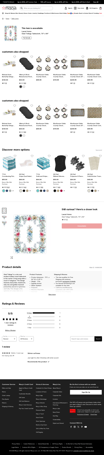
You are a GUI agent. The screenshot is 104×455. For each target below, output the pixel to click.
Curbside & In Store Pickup (43, 388)
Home (7, 18)
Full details (26, 38)
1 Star (29, 327)
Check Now (93, 414)
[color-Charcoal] (41, 191)
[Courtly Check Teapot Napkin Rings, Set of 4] (60, 64)
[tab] (4, 211)
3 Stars (29, 320)
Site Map (55, 416)
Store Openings (40, 421)
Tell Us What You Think (42, 428)
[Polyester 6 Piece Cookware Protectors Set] (77, 163)
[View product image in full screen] (12, 257)
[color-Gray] (10, 191)
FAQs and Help (6, 388)
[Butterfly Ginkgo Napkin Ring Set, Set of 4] (9, 64)
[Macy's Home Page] (9, 8)
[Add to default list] (14, 57)
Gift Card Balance (24, 401)
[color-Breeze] (3, 191)
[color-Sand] (47, 191)
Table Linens (15, 18)
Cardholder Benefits (24, 394)
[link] (9, 79)
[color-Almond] (21, 191)
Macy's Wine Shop (41, 406)
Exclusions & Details (83, 414)
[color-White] (24, 86)
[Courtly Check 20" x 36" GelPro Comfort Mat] (77, 64)
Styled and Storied (58, 423)
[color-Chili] (61, 191)
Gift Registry (39, 432)
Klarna (4, 392)
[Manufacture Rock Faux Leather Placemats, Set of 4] (26, 64)
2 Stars (29, 324)
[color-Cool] (7, 191)
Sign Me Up (86, 392)
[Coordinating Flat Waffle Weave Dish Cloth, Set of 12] (9, 163)
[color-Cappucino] (95, 191)
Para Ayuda (5, 399)
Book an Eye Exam (41, 425)
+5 (64, 190)
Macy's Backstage (41, 399)
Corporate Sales (57, 392)
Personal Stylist (40, 410)
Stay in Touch (40, 414)
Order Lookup (6, 395)
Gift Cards (22, 397)
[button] (26, 234)
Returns (4, 403)
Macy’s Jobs (56, 408)
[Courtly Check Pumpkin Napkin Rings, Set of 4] (43, 64)
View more (52, 294)
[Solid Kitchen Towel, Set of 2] (94, 163)
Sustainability (56, 419)
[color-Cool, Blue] (44, 191)
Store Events (39, 417)
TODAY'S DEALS (8, 2)
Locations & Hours (41, 392)
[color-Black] (21, 86)
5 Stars (29, 313)
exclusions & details (69, 281)
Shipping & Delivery (7, 406)
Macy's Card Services (25, 405)
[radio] (20, 86)
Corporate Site (57, 395)
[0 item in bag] (100, 8)
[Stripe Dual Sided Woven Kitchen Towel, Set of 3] (26, 163)
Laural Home (26, 31)
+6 (30, 190)
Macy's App (39, 395)
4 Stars (29, 317)
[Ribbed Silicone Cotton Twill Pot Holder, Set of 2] (60, 163)
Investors (55, 399)
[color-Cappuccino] (27, 191)
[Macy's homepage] (3, 18)
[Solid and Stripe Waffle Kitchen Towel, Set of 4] (43, 163)
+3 (13, 190)
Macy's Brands (40, 403)
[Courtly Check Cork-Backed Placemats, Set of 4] (94, 64)
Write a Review (10, 330)
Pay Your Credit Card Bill (26, 408)
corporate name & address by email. (83, 451)
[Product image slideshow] (30, 234)
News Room (56, 412)
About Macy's (57, 388)
